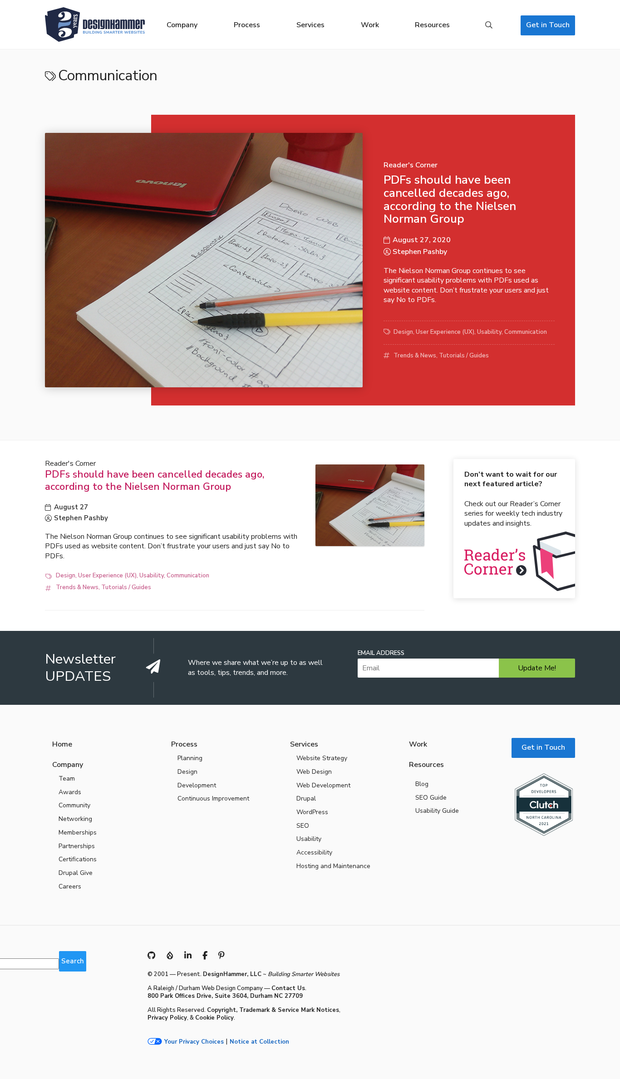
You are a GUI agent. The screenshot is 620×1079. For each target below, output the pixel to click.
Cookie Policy (214, 1018)
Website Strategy (321, 758)
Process (247, 25)
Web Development (323, 785)
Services (310, 25)
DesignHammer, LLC (232, 974)
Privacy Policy (167, 1018)
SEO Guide (431, 797)
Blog (421, 784)
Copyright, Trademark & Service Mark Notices (273, 1010)
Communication (525, 332)
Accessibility (314, 852)
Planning (189, 758)
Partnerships (77, 846)
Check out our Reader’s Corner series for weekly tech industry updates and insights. (513, 498)
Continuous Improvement (213, 798)
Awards (70, 792)
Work (370, 25)
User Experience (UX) (445, 332)
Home (62, 744)
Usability (489, 332)
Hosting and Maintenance (333, 866)
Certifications (78, 859)
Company (182, 25)
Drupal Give (76, 873)
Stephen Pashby (420, 252)
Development (196, 785)
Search (489, 25)
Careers (70, 886)
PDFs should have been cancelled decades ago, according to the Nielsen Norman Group (450, 199)
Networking (75, 819)
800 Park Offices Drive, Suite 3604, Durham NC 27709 (225, 996)
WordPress (312, 812)
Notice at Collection (259, 1042)
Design (403, 332)
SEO (302, 825)
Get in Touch (548, 25)
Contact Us (288, 988)
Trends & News (415, 356)
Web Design (314, 771)
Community (74, 805)
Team (67, 778)
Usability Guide (437, 810)
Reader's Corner (411, 165)
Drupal (306, 798)
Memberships (78, 832)
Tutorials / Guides (464, 356)
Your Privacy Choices (194, 1042)
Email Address (381, 653)
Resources (432, 25)
